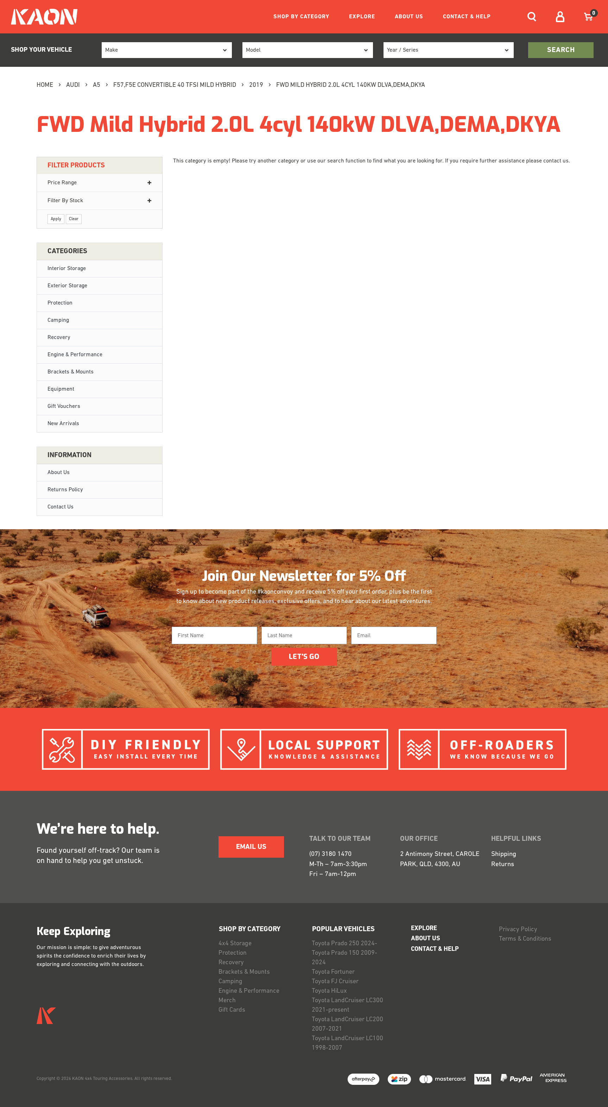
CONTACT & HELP (467, 17)
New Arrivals (63, 424)
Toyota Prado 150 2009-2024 (344, 958)
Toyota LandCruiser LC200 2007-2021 (347, 1024)
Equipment (61, 389)
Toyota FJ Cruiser (335, 982)
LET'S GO (304, 656)
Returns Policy (65, 490)
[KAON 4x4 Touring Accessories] (41, 17)
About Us (59, 472)
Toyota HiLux (329, 991)
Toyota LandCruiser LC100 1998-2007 (347, 1043)
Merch (227, 1001)
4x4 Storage (235, 944)
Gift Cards (231, 1010)
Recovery (59, 337)
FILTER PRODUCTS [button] (76, 165)
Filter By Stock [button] (65, 201)
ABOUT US (409, 17)
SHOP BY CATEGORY (301, 17)
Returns (502, 864)
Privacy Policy (518, 930)
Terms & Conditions (525, 939)
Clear (73, 219)
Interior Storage (67, 268)
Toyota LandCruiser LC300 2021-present (347, 1005)
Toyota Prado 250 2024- (344, 944)
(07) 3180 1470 (330, 854)
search (561, 50)
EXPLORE (362, 17)
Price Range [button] (62, 183)
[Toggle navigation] (532, 16)
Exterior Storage (67, 286)
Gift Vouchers (64, 406)
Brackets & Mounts (71, 372)
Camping (58, 320)
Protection (60, 303)
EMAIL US (251, 847)
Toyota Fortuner (333, 972)
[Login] (560, 16)
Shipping (503, 854)
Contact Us (61, 507)
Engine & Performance (75, 355)
